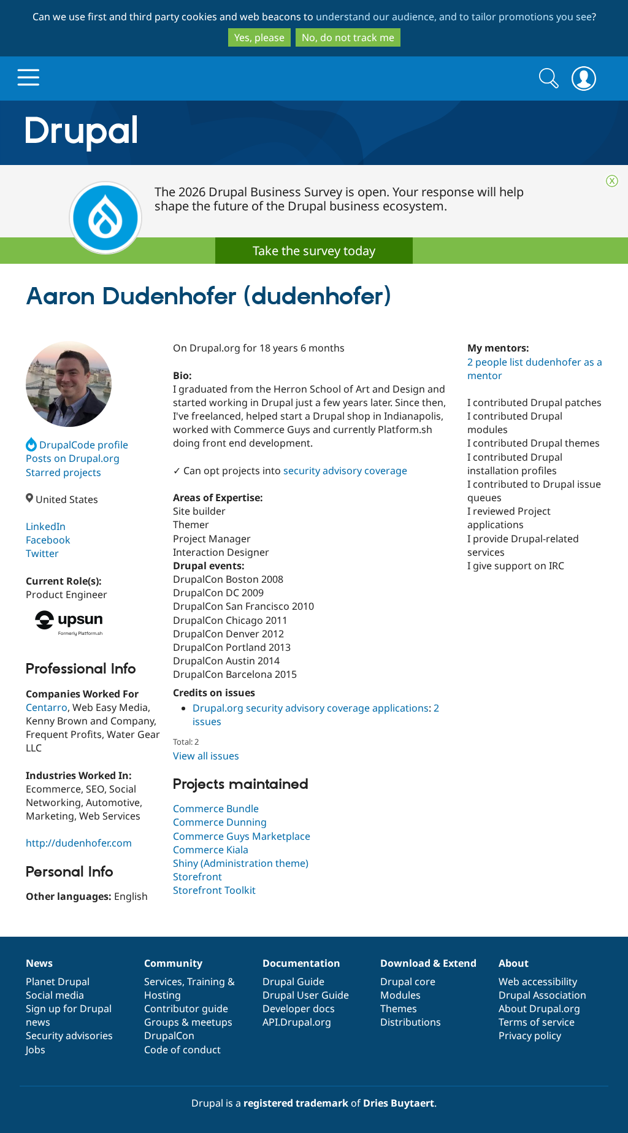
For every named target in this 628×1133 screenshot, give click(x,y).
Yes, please (259, 37)
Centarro (46, 707)
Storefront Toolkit (214, 890)
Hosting (162, 995)
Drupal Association (542, 995)
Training (206, 981)
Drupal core (407, 981)
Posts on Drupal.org (73, 458)
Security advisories (69, 1035)
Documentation (301, 963)
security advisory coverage (345, 470)
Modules (400, 995)
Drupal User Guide (305, 995)
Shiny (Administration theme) (240, 863)
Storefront (197, 876)
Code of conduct (182, 1049)
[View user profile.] (69, 384)
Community (173, 963)
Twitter (42, 553)
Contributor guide (186, 1008)
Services (163, 981)
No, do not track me (348, 37)
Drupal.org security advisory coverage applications (311, 708)
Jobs (35, 1049)
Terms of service (537, 1022)
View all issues (206, 755)
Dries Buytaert (398, 1103)
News (39, 963)
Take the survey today (314, 250)
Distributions (410, 1022)
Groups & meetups (188, 1022)
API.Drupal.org (296, 1022)
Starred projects (63, 472)
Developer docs (298, 1008)
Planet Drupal (58, 981)
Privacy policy (530, 1035)
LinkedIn (46, 526)
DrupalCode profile (83, 444)
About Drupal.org (539, 1008)
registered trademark (295, 1103)
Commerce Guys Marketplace (241, 836)
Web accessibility (538, 981)
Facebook (48, 540)
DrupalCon (169, 1035)
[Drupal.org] (191, 132)
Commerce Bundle (216, 808)
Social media (55, 995)
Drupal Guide (293, 981)
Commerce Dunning (220, 822)
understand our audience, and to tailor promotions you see (454, 16)
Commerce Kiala (210, 849)
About (514, 963)
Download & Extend (428, 963)
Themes (398, 1008)
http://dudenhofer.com (79, 843)
